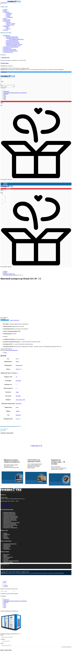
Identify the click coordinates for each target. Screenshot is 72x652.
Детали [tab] (5, 352)
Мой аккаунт (6, 554)
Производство (6, 545)
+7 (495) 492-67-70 (5, 57)
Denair (17, 361)
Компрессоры (6, 35)
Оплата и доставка (10, 23)
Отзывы (8, 15)
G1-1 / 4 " (18, 418)
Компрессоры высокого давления (14, 44)
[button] (36, 103)
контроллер (18, 403)
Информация (6, 26)
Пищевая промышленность (9, 543)
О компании (6, 12)
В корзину (3, 433)
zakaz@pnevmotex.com (5, 506)
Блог (7, 27)
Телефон (3, 639)
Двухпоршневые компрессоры (16, 39)
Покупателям (6, 21)
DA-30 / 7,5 (18, 369)
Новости (8, 28)
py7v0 (4, 96)
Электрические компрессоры (13, 45)
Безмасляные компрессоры (12, 41)
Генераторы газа (7, 48)
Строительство (7, 546)
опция (17, 392)
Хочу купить (6, 558)
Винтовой (18, 415)
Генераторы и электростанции (10, 47)
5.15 (17, 373)
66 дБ (17, 407)
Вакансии (8, 14)
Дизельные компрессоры (12, 40)
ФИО (2, 635)
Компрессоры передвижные (13, 43)
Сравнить (5, 559)
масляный (18, 395)
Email (2, 643)
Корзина (5, 555)
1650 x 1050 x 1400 (20, 399)
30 (16, 376)
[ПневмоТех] (11, 2)
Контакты (5, 29)
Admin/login (6, 91)
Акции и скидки (10, 24)
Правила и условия (8, 562)
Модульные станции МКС (9, 49)
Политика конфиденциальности (11, 560)
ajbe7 (4, 97)
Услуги (5, 18)
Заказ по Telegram (5, 320)
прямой (17, 411)
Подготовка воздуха (8, 52)
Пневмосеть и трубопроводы (10, 527)
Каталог (5, 10)
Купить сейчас (8, 650)
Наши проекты (7, 19)
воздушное (18, 380)
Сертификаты (9, 17)
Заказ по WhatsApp (14, 320)
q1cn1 (4, 99)
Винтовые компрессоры (12, 36)
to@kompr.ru (3, 72)
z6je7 (4, 95)
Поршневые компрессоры (12, 38)
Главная (5, 9)
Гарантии (8, 22)
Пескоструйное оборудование (10, 50)
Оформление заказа (8, 557)
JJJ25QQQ (5, 94)
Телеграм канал (5, 63)
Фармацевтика (6, 548)
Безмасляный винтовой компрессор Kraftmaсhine (15, 92)
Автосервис (6, 547)
